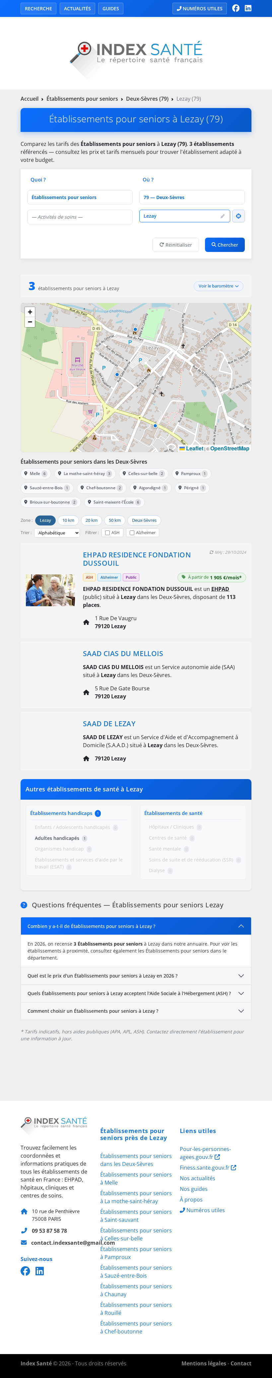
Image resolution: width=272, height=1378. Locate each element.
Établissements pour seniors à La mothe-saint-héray (136, 1197)
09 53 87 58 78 (49, 1230)
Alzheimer (146, 532)
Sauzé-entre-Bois (49, 488)
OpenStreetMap (229, 448)
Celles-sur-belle (145, 473)
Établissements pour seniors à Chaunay (136, 1290)
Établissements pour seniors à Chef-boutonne (136, 1327)
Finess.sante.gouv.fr (205, 1167)
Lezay (45, 520)
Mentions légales (203, 1363)
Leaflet (194, 448)
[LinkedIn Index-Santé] (248, 8)
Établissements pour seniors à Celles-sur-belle (136, 1234)
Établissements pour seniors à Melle (136, 1178)
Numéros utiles (203, 8)
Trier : (26, 532)
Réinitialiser (179, 245)
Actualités (77, 8)
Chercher (228, 245)
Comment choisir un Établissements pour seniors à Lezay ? (93, 1011)
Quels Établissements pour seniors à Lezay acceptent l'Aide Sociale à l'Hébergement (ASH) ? (129, 993)
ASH (115, 532)
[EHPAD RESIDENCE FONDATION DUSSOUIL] (50, 589)
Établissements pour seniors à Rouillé (136, 1309)
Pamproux (193, 473)
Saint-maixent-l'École (116, 502)
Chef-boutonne (103, 488)
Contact (241, 1363)
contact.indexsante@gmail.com (73, 1242)
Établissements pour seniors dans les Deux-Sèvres (84, 461)
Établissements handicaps (64, 813)
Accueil (29, 98)
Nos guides (194, 1189)
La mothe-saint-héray (87, 473)
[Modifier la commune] (222, 216)
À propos (191, 1199)
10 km (68, 520)
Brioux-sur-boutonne (52, 502)
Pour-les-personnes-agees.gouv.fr (205, 1153)
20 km (92, 520)
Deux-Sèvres (144, 520)
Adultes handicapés (60, 838)
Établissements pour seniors (82, 98)
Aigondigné (152, 488)
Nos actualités (197, 1178)
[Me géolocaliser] (238, 216)
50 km (115, 520)
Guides (110, 8)
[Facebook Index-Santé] (235, 8)
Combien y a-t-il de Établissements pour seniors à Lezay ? (91, 926)
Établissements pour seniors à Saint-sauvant (136, 1215)
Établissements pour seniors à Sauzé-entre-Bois (136, 1271)
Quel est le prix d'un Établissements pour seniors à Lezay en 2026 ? (102, 976)
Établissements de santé (173, 813)
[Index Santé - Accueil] (136, 52)
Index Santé (36, 1363)
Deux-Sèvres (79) (147, 98)
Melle (37, 473)
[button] (155, 425)
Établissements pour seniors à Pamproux (136, 1253)
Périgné (194, 488)
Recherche (38, 8)
